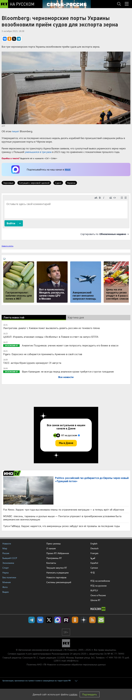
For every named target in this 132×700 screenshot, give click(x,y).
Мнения (6, 582)
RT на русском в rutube (66, 620)
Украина (71, 182)
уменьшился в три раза (38, 152)
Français (94, 553)
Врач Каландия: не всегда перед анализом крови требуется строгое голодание (67, 371)
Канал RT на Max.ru (57, 620)
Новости (6, 543)
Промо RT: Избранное (57, 553)
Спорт (5, 567)
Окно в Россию (98, 595)
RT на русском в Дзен (83, 620)
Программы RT (54, 558)
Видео (5, 591)
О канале (51, 548)
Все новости (66, 377)
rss (92, 620)
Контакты (51, 562)
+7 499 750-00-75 (114, 657)
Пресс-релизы (53, 543)
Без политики (9, 577)
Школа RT (95, 600)
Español (94, 562)
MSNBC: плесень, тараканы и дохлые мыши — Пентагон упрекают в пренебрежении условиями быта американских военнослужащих (62, 517)
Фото (5, 587)
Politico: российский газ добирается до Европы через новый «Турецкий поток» (92, 479)
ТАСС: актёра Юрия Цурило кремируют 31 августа (32, 362)
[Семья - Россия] (66, 4)
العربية (92, 558)
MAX (68, 169)
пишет (15, 131)
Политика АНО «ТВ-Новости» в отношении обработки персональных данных (66, 664)
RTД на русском (98, 585)
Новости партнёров (56, 577)
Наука (5, 572)
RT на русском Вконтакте (40, 620)
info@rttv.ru (72, 660)
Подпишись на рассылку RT (101, 620)
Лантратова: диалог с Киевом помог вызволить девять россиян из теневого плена (51, 328)
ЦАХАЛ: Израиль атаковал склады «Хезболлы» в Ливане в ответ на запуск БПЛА (50, 336)
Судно (58, 182)
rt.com (29, 653)
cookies (73, 694)
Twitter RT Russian (49, 620)
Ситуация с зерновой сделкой (34, 182)
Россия (5, 553)
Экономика (8, 562)
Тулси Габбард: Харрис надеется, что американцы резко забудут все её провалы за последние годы (61, 526)
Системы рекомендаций (58, 582)
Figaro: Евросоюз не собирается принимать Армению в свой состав (42, 354)
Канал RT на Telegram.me (31, 620)
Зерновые (8, 182)
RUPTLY (94, 590)
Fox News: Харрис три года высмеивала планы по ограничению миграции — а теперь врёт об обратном (63, 509)
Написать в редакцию (57, 572)
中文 (92, 572)
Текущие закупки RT (56, 567)
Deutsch (94, 548)
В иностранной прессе (12, 473)
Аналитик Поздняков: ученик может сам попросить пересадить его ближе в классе (69, 345)
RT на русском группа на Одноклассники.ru (75, 620)
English (93, 543)
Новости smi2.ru (7, 246)
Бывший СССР (9, 558)
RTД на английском (100, 580)
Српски (94, 567)
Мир (4, 548)
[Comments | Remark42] (66, 216)
